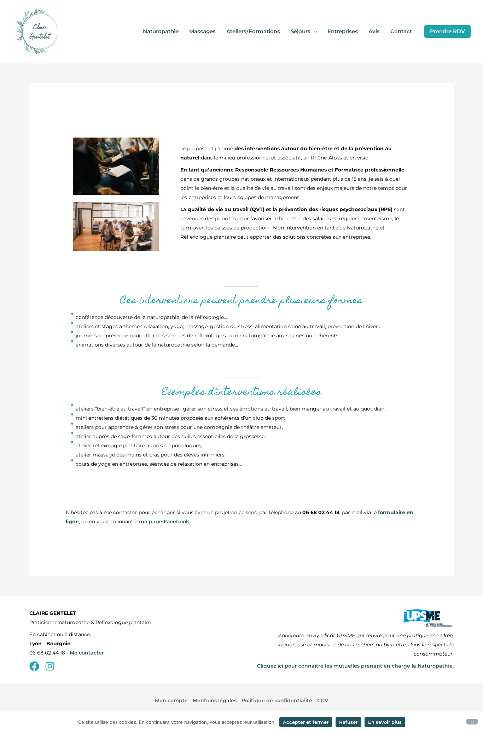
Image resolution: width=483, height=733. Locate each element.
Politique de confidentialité (277, 700)
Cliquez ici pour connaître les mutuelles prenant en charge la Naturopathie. (355, 666)
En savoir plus (385, 722)
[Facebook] (34, 666)
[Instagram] (50, 666)
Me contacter (87, 653)
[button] (447, 31)
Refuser (348, 722)
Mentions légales (215, 700)
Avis (374, 31)
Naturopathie (161, 31)
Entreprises (342, 31)
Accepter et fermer (305, 722)
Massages (202, 31)
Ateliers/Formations (253, 31)
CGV (322, 700)
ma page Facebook (164, 521)
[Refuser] (472, 722)
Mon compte (171, 700)
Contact (401, 31)
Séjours (300, 31)
